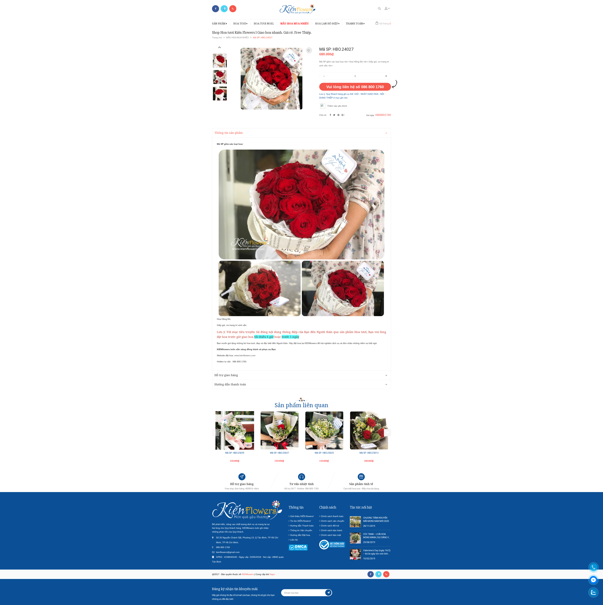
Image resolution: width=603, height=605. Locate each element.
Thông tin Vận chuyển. (301, 530)
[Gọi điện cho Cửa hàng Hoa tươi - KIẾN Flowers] (232, 8)
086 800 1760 (223, 547)
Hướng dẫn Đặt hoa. (300, 535)
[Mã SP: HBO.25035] (324, 430)
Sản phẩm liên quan (301, 405)
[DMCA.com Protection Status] (298, 547)
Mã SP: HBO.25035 (324, 452)
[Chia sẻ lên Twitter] (334, 115)
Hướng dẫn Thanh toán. (302, 525)
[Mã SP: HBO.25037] (279, 430)
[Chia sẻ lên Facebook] (331, 115)
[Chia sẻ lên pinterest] (338, 115)
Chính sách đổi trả (330, 525)
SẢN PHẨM (219, 23)
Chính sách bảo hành (331, 530)
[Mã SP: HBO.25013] (369, 430)
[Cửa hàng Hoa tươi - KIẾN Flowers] (247, 510)
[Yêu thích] (308, 50)
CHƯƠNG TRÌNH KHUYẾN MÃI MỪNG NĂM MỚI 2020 (376, 519)
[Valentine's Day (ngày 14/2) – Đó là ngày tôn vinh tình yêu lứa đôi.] (355, 554)
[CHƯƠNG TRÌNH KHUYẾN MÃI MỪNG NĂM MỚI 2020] (355, 521)
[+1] (343, 115)
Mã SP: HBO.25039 (234, 452)
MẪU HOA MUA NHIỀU (294, 23)
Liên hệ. (294, 539)
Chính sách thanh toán (332, 516)
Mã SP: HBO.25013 (369, 452)
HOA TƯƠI (240, 23)
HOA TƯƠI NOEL (264, 23)
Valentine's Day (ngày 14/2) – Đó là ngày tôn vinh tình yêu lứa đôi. (376, 552)
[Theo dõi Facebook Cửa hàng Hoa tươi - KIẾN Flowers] (215, 8)
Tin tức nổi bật (361, 507)
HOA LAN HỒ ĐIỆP (327, 23)
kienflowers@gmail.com (228, 552)
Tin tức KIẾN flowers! (300, 521)
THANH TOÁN (355, 23)
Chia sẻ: (323, 115)
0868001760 (383, 115)
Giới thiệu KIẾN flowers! (302, 516)
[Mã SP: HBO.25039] (234, 430)
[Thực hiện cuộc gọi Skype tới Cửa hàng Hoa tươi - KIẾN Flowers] (378, 574)
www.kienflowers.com (244, 355)
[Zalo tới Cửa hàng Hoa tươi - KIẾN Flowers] (224, 9)
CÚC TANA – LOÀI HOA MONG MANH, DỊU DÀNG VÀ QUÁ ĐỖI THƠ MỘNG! (376, 536)
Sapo (272, 574)
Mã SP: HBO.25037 (279, 452)
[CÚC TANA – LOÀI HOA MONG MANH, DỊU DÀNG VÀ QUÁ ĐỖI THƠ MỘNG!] (355, 538)
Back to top (508, 587)
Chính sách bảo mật (331, 535)
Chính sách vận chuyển (332, 521)
